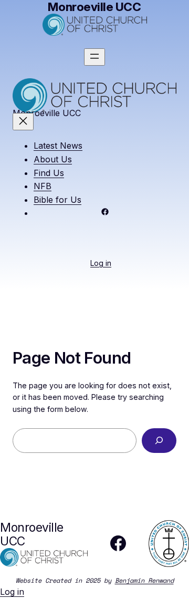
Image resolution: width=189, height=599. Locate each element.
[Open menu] (94, 57)
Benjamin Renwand (144, 580)
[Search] (159, 440)
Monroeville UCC (32, 534)
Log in (100, 263)
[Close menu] (23, 121)
